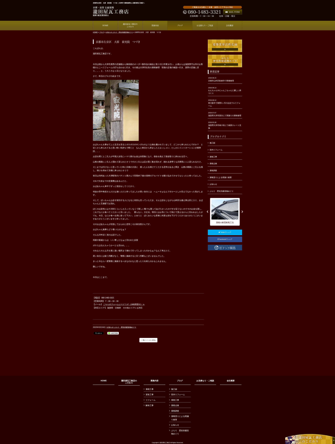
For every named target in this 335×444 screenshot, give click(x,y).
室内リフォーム (216, 150)
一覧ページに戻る (148, 340)
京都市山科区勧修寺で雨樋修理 (221, 79)
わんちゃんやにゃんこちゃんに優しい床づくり (224, 90)
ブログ (101, 32)
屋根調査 (213, 170)
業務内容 (154, 381)
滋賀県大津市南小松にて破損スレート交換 (224, 125)
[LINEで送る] (113, 333)
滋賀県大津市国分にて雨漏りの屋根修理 (224, 114)
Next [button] (242, 211)
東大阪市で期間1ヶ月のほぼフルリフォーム (224, 103)
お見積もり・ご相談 (205, 381)
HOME (95, 32)
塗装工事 (149, 394)
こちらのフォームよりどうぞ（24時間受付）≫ (124, 304)
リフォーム (150, 400)
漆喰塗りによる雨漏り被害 (221, 177)
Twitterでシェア (225, 232)
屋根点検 (213, 163)
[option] (224, 212)
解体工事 (149, 405)
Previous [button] (207, 211)
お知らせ (109, 32)
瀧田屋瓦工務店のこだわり (129, 382)
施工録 (212, 143)
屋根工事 (213, 157)
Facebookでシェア (225, 239)
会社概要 (231, 381)
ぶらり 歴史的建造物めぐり (122, 32)
